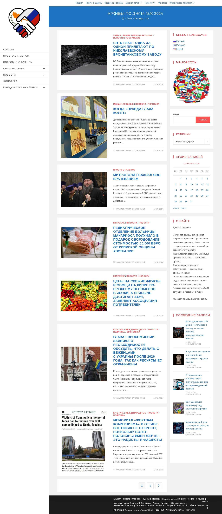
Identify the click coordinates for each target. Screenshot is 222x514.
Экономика (133, 332)
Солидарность (178, 503)
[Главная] (123, 18)
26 (202, 195)
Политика (153, 104)
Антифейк (181, 499)
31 (191, 201)
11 (197, 184)
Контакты (190, 510)
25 (197, 195)
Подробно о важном (113, 3)
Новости (149, 3)
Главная (79, 3)
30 (186, 201)
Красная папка (132, 3)
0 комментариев (193, 344)
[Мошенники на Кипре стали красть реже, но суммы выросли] (178, 428)
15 (147, 18)
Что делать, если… (175, 510)
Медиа (191, 499)
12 (202, 184)
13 (207, 184)
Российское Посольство (197, 505)
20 (207, 190)
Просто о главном (94, 3)
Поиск (176, 114)
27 (207, 195)
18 (197, 190)
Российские (133, 38)
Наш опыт (159, 510)
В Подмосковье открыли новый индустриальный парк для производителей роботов (197, 382)
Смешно (200, 499)
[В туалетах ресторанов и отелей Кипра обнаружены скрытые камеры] (178, 359)
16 (186, 190)
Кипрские (119, 223)
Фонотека (162, 3)
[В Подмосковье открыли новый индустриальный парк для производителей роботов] (178, 384)
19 (202, 190)
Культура (118, 330)
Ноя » (183, 208)
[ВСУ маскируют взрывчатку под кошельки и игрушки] (178, 408)
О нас (150, 510)
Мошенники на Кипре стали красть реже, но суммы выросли (197, 425)
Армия (117, 35)
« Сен (176, 208)
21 (176, 195)
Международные (142, 35)
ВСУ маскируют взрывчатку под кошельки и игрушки (196, 405)
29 (181, 201)
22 (181, 195)
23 (186, 195)
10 (191, 184)
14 (176, 190)
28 (176, 201)
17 (191, 190)
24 (191, 195)
